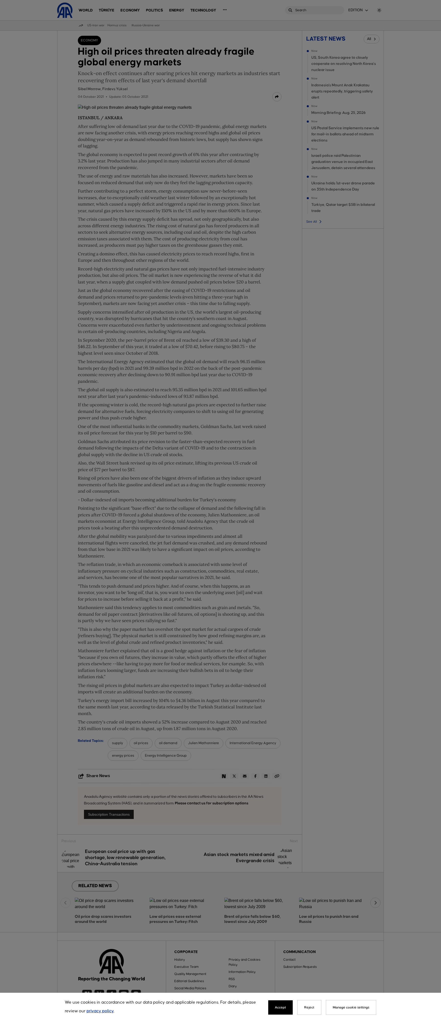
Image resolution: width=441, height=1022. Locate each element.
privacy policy (100, 1011)
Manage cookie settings (351, 1007)
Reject (309, 1007)
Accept (280, 1007)
